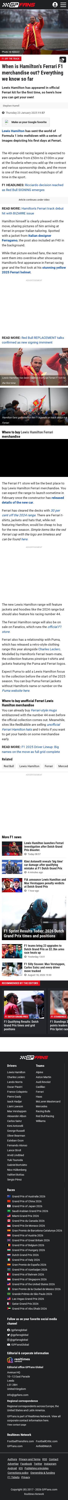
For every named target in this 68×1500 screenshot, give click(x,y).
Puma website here (15, 690)
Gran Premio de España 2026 (29, 1264)
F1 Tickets (13, 1477)
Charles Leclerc (49, 649)
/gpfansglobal (18, 1330)
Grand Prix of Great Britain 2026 (31, 1240)
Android (12, 1468)
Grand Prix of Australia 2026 (28, 1196)
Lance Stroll (14, 1150)
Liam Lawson (15, 1106)
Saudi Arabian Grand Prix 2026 (30, 1211)
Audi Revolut (43, 1081)
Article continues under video (34, 199)
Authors (12, 1459)
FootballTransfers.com (20, 1441)
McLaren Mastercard (48, 1101)
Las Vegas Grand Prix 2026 (28, 1298)
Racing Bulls (43, 1111)
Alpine (39, 1072)
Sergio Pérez (14, 1179)
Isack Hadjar (14, 1101)
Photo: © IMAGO (10, 51)
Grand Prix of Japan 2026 (27, 1206)
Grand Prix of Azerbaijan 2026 (29, 1269)
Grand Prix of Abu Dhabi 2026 (29, 1308)
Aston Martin (43, 1077)
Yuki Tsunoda (15, 1160)
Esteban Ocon (15, 1140)
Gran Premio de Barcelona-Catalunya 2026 (37, 1230)
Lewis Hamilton (13, 131)
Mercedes (41, 1106)
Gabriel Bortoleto (17, 1164)
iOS (21, 1468)
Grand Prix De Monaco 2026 (28, 1225)
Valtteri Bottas (15, 1174)
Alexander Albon (16, 1116)
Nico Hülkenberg (16, 1169)
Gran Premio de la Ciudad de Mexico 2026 (36, 1289)
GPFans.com (14, 1446)
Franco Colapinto (17, 1091)
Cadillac (40, 1086)
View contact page (16, 1424)
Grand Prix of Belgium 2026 (28, 1245)
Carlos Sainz (14, 1121)
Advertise (13, 1463)
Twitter (38, 1463)
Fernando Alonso (17, 1145)
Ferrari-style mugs (44, 710)
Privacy (25, 1477)
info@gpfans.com (17, 1394)
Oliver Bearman (16, 1135)
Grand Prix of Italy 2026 (26, 1259)
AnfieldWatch (44, 1446)
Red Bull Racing (45, 1116)
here (24, 539)
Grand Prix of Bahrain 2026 (28, 1274)
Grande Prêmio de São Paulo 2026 (32, 1293)
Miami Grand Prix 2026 (25, 1215)
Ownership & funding (42, 1472)
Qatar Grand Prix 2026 (25, 1303)
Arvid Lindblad (15, 1155)
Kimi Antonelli (15, 1125)
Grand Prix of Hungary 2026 (28, 1250)
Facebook (26, 1463)
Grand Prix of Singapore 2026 (29, 1279)
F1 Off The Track (10, 58)
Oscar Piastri (14, 1086)
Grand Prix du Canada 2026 (28, 1220)
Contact (53, 1459)
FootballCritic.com (46, 1441)
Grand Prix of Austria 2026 (27, 1235)
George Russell (16, 1130)
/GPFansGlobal (19, 1344)
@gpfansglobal (19, 1334)
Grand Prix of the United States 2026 (33, 1284)
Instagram (50, 1463)
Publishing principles (37, 1468)
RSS (44, 1459)
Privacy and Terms (29, 1459)
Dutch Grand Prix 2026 (25, 1254)
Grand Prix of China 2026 (27, 1201)
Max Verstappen (16, 1111)
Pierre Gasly (14, 1096)
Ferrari (48, 432)
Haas (39, 1096)
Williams (41, 1121)
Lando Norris (14, 1081)
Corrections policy (18, 1472)
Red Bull (9, 766)
